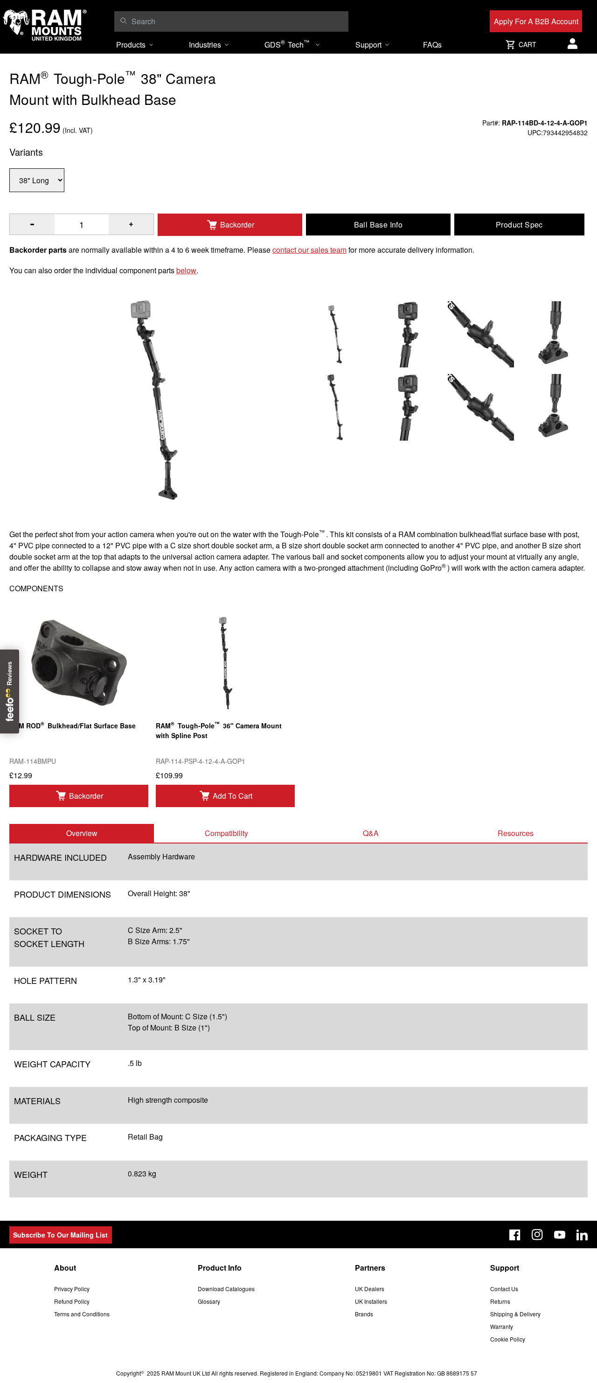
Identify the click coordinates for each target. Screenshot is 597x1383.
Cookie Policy (507, 1339)
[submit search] (123, 20)
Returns (500, 1301)
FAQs (432, 44)
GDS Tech (286, 44)
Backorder (237, 224)
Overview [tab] (81, 833)
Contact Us (504, 1289)
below (186, 270)
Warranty (501, 1326)
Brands (364, 1314)
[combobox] (237, 21)
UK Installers (371, 1301)
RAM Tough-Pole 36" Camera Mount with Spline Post (219, 730)
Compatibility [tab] (226, 833)
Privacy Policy (72, 1289)
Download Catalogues (226, 1289)
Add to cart (232, 795)
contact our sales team (309, 249)
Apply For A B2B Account (536, 21)
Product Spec (519, 224)
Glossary (209, 1301)
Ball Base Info (378, 224)
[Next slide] (524, 691)
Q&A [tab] (371, 833)
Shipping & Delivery (515, 1314)
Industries (205, 44)
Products (131, 44)
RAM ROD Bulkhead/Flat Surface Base (72, 725)
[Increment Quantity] (32, 224)
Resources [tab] (516, 833)
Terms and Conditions (82, 1314)
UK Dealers (369, 1289)
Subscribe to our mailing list (60, 1234)
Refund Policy (72, 1301)
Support (368, 44)
